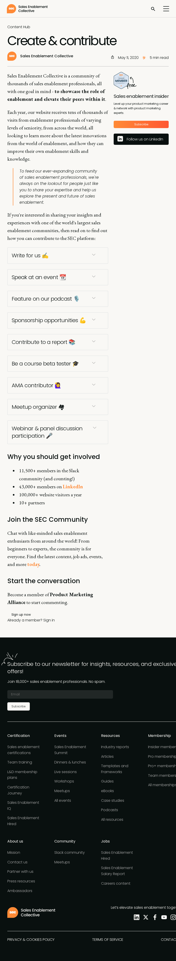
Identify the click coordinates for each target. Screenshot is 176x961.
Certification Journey (18, 790)
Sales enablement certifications (23, 749)
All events (62, 800)
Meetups (62, 791)
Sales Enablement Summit (70, 749)
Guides (107, 781)
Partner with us (20, 871)
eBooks (107, 791)
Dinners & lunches (70, 762)
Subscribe (141, 124)
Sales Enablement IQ (23, 805)
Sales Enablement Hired (23, 820)
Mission (13, 852)
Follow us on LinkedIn (145, 139)
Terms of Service (107, 939)
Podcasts (109, 810)
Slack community (69, 852)
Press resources (21, 881)
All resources (112, 819)
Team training (19, 762)
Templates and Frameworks (114, 768)
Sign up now (21, 614)
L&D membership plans (22, 774)
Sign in (49, 620)
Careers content (115, 883)
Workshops (64, 781)
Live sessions (65, 771)
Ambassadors (19, 890)
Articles (107, 756)
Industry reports (115, 747)
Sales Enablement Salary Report (117, 870)
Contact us (17, 862)
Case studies (112, 800)
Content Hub (18, 27)
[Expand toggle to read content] (93, 254)
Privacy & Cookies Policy (31, 939)
